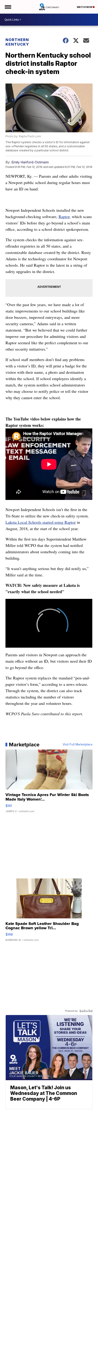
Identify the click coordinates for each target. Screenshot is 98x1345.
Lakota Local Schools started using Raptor (40, 522)
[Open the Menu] (7, 6)
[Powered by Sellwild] (86, 1011)
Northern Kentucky (17, 42)
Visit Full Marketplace (78, 744)
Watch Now (85, 7)
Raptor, (65, 216)
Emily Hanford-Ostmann (30, 162)
